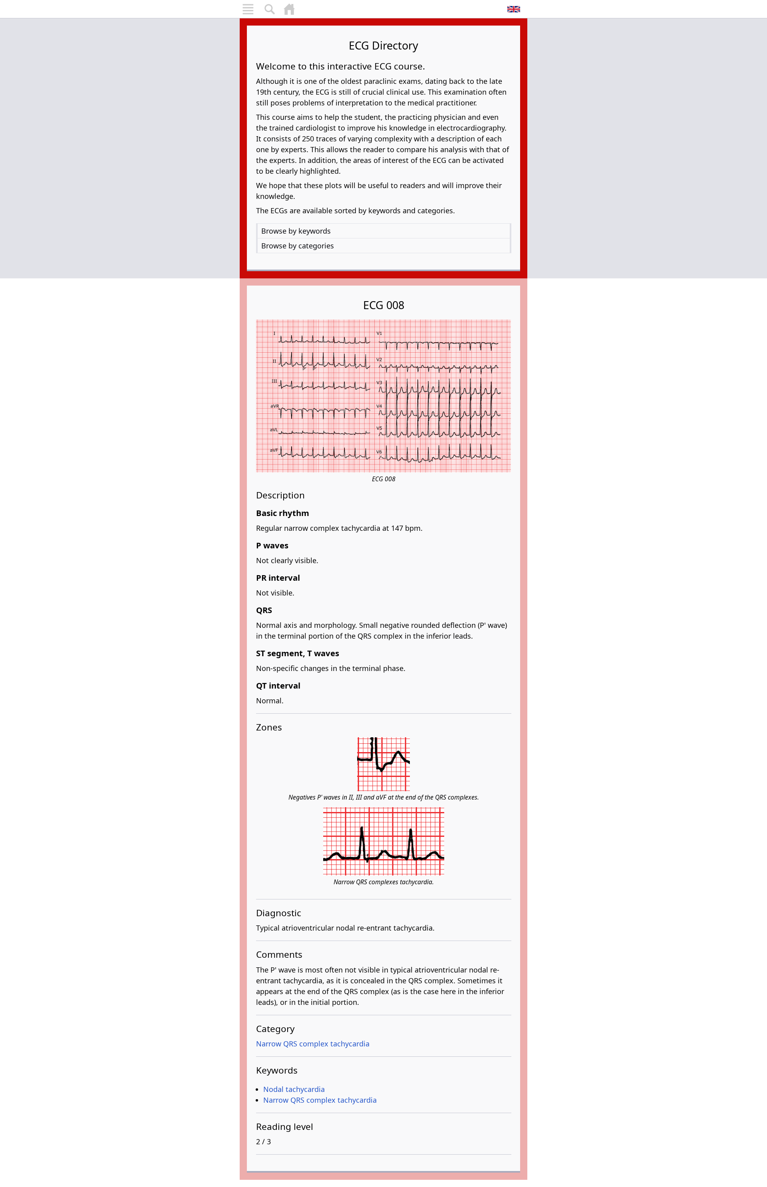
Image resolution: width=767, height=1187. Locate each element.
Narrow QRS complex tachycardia (313, 1043)
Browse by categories (297, 245)
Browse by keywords (296, 231)
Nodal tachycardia (294, 1089)
